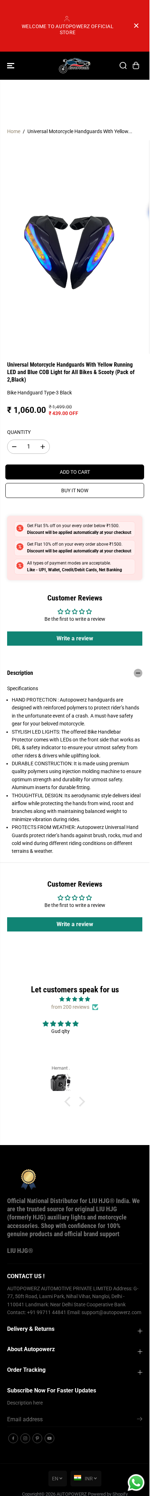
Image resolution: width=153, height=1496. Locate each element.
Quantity (19, 432)
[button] (11, 66)
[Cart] (136, 65)
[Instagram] (25, 1438)
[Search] (123, 65)
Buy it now (74, 490)
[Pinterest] (37, 1438)
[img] (74, 999)
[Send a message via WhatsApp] (136, 1482)
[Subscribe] (139, 1420)
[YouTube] (49, 1438)
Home (13, 131)
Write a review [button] (75, 638)
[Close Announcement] (136, 26)
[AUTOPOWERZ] (75, 65)
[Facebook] (13, 1438)
